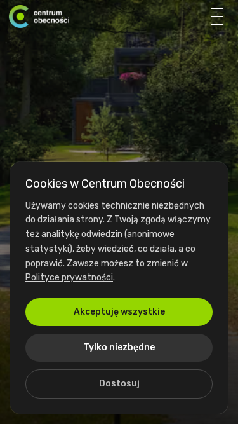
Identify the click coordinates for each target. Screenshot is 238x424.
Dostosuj (119, 383)
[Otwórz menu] (217, 16)
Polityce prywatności (69, 277)
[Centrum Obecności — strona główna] (39, 16)
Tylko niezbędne (119, 347)
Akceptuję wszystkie (119, 311)
